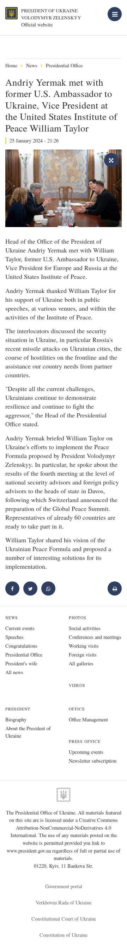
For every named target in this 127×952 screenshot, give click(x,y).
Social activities (85, 628)
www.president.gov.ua (29, 850)
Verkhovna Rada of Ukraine (63, 902)
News (31, 65)
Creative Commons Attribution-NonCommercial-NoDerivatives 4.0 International (64, 827)
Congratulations (21, 645)
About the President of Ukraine (28, 732)
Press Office (85, 741)
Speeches (14, 637)
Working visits (84, 645)
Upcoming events (86, 752)
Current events (20, 628)
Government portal (63, 886)
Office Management (88, 719)
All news (14, 672)
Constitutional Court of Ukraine (63, 918)
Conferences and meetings (95, 637)
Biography (15, 719)
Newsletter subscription (92, 760)
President (17, 709)
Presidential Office (64, 65)
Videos (77, 685)
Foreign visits (83, 654)
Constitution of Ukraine (63, 935)
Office (77, 709)
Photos (77, 617)
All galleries (81, 663)
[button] (30, 588)
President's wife (21, 663)
